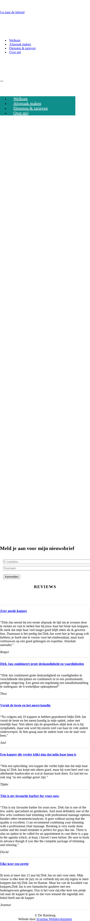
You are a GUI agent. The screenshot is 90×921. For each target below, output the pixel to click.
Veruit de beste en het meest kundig (25, 705)
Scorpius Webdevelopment (54, 919)
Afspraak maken (20, 44)
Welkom (14, 40)
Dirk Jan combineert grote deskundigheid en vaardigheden (42, 664)
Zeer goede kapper (13, 611)
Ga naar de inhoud (12, 12)
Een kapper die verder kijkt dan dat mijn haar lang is (38, 754)
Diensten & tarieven (22, 48)
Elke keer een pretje (14, 864)
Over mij (15, 52)
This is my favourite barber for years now (29, 796)
